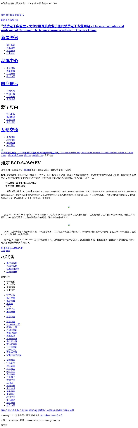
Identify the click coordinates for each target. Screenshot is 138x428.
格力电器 (10, 391)
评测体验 (10, 94)
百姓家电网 (11, 344)
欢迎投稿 (23, 410)
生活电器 (10, 76)
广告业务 (14, 410)
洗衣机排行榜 (12, 269)
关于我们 (10, 145)
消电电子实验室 (15, 155)
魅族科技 (10, 385)
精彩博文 (10, 140)
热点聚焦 (10, 48)
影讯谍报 (10, 122)
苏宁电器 (10, 405)
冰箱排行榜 (37, 155)
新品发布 (10, 96)
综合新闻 (10, 45)
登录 (3, 15)
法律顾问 (60, 410)
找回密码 (19, 15)
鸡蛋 (20, 248)
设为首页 (5, 20)
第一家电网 (11, 338)
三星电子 (10, 377)
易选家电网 (11, 341)
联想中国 (10, 397)
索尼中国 (10, 380)
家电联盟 (10, 336)
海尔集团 (10, 368)
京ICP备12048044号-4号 (51, 415)
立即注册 (10, 15)
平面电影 (10, 137)
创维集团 (10, 371)
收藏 (3, 250)
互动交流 (9, 129)
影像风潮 (10, 119)
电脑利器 (10, 117)
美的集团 (10, 394)
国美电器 (10, 311)
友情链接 (51, 410)
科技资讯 (10, 50)
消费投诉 (10, 142)
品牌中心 (9, 60)
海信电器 (10, 374)
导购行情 (10, 91)
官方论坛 (10, 295)
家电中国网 (11, 352)
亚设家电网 (11, 347)
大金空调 (10, 388)
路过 (16, 248)
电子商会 (10, 301)
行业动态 (10, 53)
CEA (8, 306)
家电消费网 (11, 333)
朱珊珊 (27, 170)
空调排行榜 (11, 271)
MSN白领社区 (13, 324)
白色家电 (10, 74)
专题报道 (10, 99)
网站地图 (69, 410)
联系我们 (42, 410)
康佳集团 (10, 366)
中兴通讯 (10, 400)
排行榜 (27, 155)
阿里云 (9, 303)
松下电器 (10, 402)
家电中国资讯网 (14, 355)
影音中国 (10, 309)
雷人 (12, 248)
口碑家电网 (11, 330)
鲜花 (3, 248)
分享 (8, 250)
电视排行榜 (11, 263)
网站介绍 (5, 410)
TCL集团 (10, 363)
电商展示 (9, 83)
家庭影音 (10, 71)
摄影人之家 (11, 327)
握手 (7, 248)
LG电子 (10, 383)
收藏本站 (14, 20)
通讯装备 (10, 114)
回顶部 (4, 425)
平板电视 (10, 68)
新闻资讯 (9, 37)
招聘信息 (33, 410)
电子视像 (10, 298)
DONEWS (11, 350)
